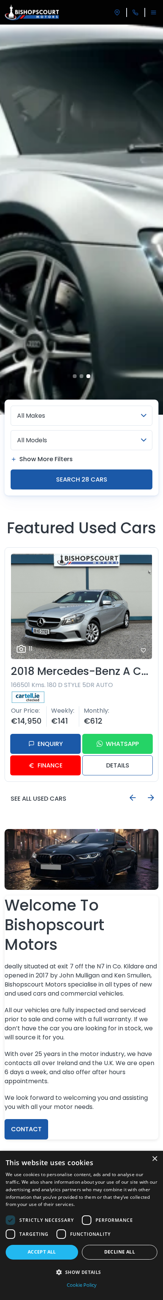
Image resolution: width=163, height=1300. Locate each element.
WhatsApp (122, 744)
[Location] (117, 12)
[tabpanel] (81, 220)
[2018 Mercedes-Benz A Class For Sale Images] (81, 606)
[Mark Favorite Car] (143, 650)
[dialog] (81, 1225)
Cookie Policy (82, 1284)
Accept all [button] (42, 1252)
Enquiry (50, 744)
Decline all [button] (119, 1252)
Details (117, 765)
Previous (132, 797)
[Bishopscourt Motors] (32, 12)
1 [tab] (75, 376)
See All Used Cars (38, 798)
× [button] (154, 1159)
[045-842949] (135, 12)
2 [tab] (81, 376)
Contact (26, 1129)
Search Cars (81, 479)
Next (150, 797)
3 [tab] (88, 376)
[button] (81, 1272)
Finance (50, 765)
